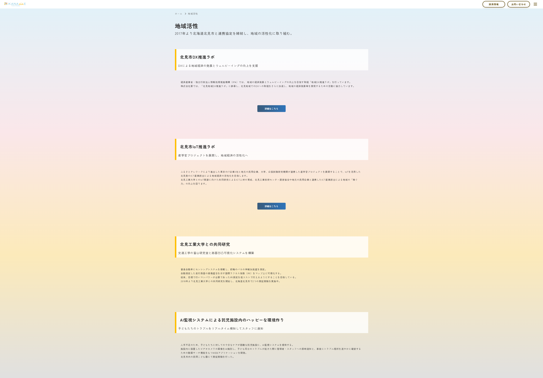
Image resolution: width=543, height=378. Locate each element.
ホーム (178, 13)
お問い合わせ (518, 4)
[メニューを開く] (535, 4)
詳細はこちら (271, 108)
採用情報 (494, 4)
